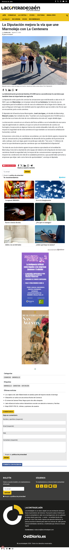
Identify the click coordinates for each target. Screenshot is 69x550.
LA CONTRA (22, 15)
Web (4, 433)
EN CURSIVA (16, 19)
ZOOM (31, 15)
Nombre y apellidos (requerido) (13, 419)
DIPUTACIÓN (25, 386)
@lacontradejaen (8, 34)
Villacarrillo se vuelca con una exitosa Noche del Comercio (23, 397)
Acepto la (13, 175)
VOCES (24, 19)
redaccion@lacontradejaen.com (44, 530)
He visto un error (9, 165)
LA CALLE (5, 19)
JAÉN (4, 15)
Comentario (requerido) (10, 440)
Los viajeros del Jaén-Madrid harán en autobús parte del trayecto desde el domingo (31, 395)
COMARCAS (12, 15)
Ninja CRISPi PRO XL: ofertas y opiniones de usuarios (22, 406)
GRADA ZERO (51, 15)
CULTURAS (41, 15)
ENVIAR (27, 172)
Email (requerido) (8, 426)
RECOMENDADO (34, 19)
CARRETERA (16, 386)
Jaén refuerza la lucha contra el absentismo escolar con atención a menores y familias (32, 403)
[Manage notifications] (2, 547)
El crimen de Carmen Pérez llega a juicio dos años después (24, 400)
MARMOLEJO (16, 377)
